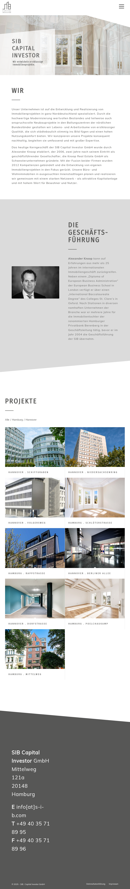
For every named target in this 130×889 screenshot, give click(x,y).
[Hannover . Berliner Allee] (95, 548)
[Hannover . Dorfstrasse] (35, 598)
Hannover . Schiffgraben (28, 472)
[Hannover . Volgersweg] (35, 497)
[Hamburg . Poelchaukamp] (95, 598)
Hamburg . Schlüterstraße (90, 522)
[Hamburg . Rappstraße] (35, 548)
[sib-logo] (10, 7)
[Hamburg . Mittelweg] (35, 649)
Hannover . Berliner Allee (89, 573)
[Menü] (121, 7)
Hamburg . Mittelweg (25, 674)
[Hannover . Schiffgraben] (35, 447)
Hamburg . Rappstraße (26, 573)
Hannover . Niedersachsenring (93, 472)
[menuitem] (121, 7)
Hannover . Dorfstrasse (27, 623)
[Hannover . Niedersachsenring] (95, 447)
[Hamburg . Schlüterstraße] (95, 497)
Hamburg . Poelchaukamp (88, 623)
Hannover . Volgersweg (27, 522)
